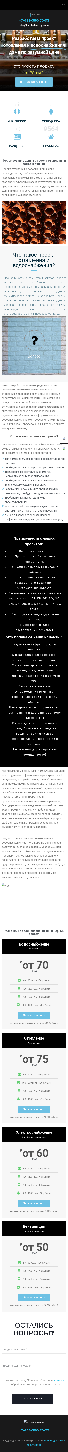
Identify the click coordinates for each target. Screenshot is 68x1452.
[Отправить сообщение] (64, 450)
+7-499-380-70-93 (34, 20)
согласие (59, 1380)
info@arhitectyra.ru (34, 25)
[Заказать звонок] (64, 440)
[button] (34, 82)
